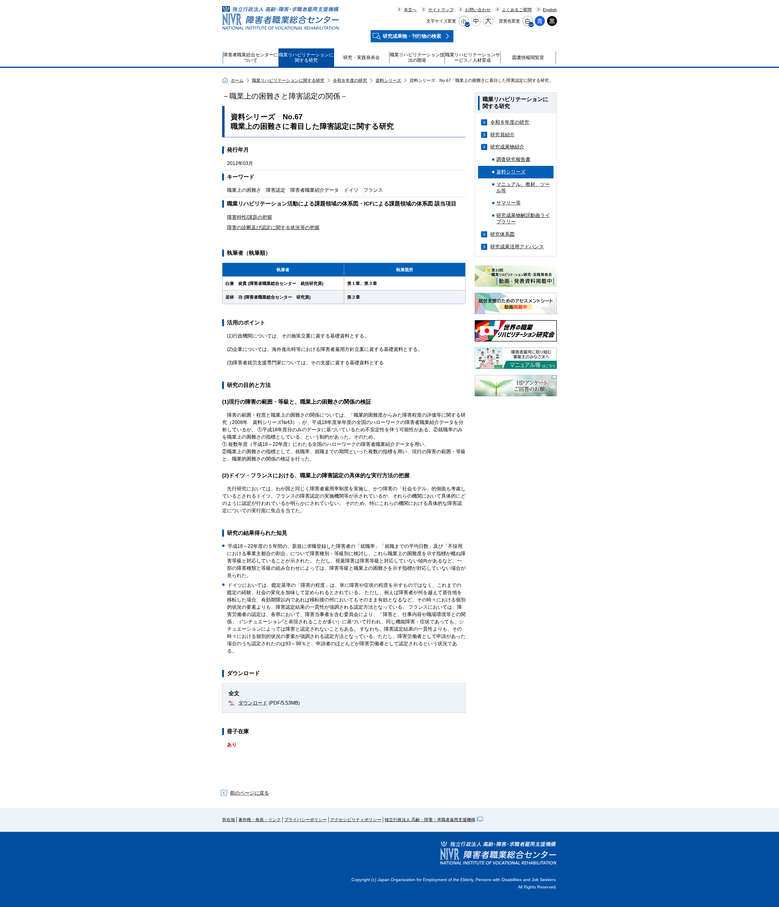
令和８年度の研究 (350, 80)
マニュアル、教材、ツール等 (523, 187)
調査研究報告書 (513, 159)
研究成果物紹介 (507, 146)
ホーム (237, 80)
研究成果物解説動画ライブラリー (523, 218)
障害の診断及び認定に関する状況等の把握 (273, 227)
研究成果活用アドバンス (517, 246)
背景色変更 (509, 21)
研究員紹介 (502, 134)
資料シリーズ (388, 80)
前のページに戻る (249, 793)
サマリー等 (508, 202)
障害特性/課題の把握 (249, 217)
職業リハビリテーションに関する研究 (288, 80)
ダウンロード (252, 703)
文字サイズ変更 (441, 21)
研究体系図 (502, 234)
